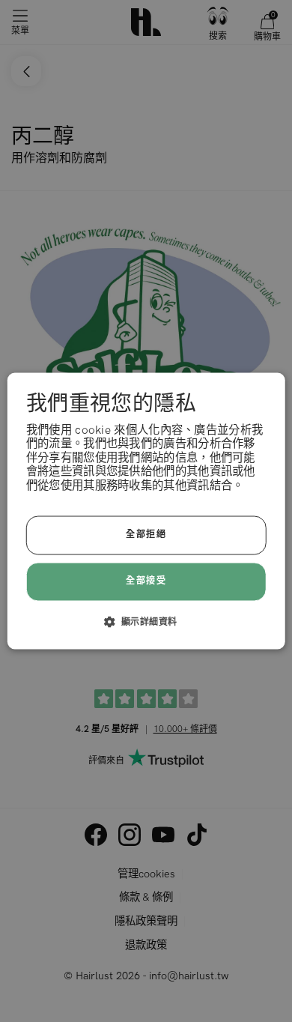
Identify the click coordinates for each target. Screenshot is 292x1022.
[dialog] (146, 510)
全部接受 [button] (146, 581)
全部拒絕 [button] (146, 535)
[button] (146, 622)
